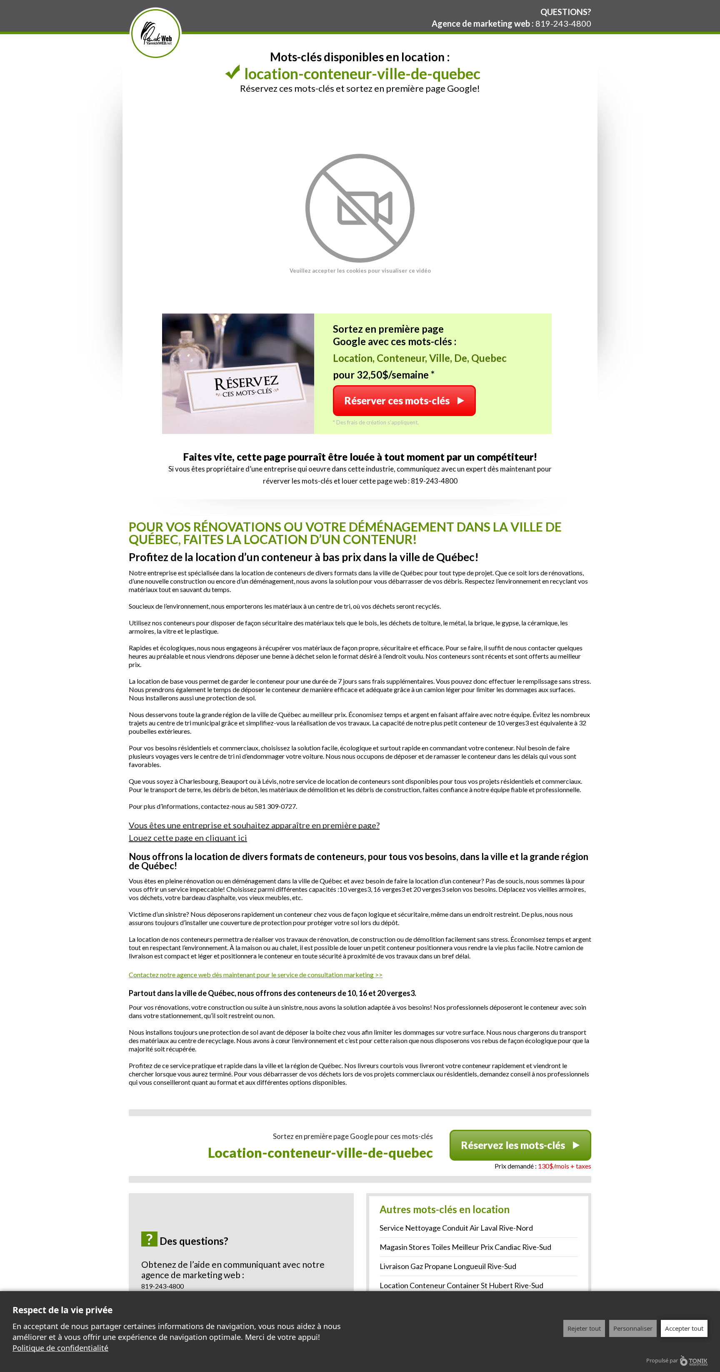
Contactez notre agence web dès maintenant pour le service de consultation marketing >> (255, 974)
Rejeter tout (584, 1328)
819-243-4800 (563, 23)
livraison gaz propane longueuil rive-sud (448, 1266)
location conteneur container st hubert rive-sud (461, 1285)
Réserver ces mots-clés (397, 400)
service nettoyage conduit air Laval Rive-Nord (456, 1227)
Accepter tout (684, 1328)
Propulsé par (662, 1360)
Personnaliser (632, 1328)
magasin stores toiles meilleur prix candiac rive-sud (465, 1247)
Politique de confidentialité (60, 1348)
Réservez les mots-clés (513, 1145)
